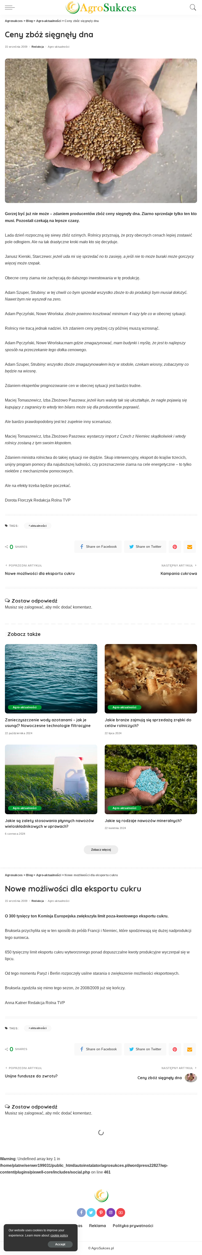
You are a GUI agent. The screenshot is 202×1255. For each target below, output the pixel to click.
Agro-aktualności (58, 46)
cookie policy (59, 1235)
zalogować (33, 607)
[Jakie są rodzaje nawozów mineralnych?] (151, 779)
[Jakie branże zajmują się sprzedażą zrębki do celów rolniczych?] (151, 678)
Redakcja (38, 46)
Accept (60, 1244)
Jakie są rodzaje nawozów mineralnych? (143, 820)
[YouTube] (120, 1212)
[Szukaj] (192, 7)
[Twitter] (91, 1212)
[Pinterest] (175, 547)
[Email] (190, 547)
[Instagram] (110, 1212)
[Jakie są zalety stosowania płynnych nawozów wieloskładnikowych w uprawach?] (51, 779)
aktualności (39, 525)
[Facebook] (81, 1212)
